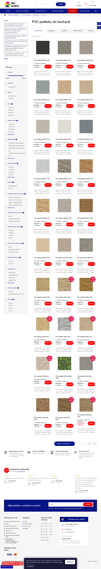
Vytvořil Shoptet (93, 561)
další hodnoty (11, 134)
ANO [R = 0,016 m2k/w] (15, 202)
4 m (10, 308)
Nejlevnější (51, 30)
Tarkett (11, 98)
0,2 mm (11, 124)
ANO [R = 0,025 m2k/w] (15, 205)
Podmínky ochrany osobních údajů (13, 536)
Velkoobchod (9, 530)
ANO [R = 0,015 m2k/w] (15, 200)
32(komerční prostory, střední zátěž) (17, 154)
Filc (10, 188)
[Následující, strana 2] (90, 444)
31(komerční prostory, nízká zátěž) (16, 149)
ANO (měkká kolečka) (14, 219)
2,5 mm (11, 172)
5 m (10, 310)
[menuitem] (9, 11)
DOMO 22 (12, 272)
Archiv (6, 58)
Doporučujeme (38, 30)
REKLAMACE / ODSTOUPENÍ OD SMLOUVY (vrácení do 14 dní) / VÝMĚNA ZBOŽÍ (12, 541)
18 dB (11, 235)
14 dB (11, 230)
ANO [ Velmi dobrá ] (14, 249)
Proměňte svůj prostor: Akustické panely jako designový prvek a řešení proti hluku (15, 48)
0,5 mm (11, 132)
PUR (10, 291)
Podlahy (26, 528)
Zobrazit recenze (21, 471)
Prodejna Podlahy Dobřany (12, 528)
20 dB (11, 238)
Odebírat (88, 504)
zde (61, 562)
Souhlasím (70, 562)
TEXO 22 (12, 278)
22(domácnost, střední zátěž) (16, 143)
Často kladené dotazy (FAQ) (12, 521)
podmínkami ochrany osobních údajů (72, 508)
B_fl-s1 (11, 261)
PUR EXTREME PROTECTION (16, 294)
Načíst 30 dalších (63, 444)
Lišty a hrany (27, 526)
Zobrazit (48, 66)
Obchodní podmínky (11, 533)
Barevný (11, 115)
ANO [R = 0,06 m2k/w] (14, 197)
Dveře (25, 521)
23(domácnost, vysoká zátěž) (16, 145)
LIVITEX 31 (12, 280)
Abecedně (90, 30)
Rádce (7, 524)
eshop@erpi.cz (68, 529)
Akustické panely (28, 524)
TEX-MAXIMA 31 (13, 275)
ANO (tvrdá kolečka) (14, 221)
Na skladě (12, 87)
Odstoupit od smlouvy (6, 566)
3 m (10, 305)
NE (10, 216)
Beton (11, 112)
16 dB (11, 233)
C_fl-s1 (11, 263)
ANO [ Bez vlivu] (13, 252)
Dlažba (11, 110)
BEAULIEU (12, 96)
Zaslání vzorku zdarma (11, 526)
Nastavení (30, 566)
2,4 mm (11, 169)
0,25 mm (11, 126)
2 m (10, 303)
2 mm (11, 167)
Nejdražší (64, 30)
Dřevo (11, 107)
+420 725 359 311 (69, 532)
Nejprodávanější (77, 30)
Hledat (60, 4)
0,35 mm (11, 129)
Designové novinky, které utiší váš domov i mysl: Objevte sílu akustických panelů (15, 30)
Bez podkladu (13, 186)
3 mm (11, 174)
